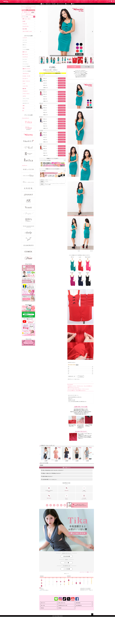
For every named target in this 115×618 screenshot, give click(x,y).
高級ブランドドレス (26, 68)
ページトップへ (92, 614)
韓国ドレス (24, 44)
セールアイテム (26, 26)
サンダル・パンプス (26, 76)
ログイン (28, 5)
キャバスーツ (25, 78)
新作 (27, 18)
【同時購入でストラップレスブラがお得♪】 (52, 168)
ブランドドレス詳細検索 (27, 71)
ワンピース (24, 47)
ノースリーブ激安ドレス (71, 390)
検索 (34, 17)
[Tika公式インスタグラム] (47, 505)
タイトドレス (25, 40)
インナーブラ (25, 86)
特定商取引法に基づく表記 (63, 605)
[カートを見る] (111, 1)
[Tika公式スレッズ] (50, 505)
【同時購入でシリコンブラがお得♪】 (52, 158)
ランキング (25, 23)
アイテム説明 (74, 66)
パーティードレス (26, 93)
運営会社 (42, 607)
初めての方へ (43, 602)
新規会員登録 (28, 8)
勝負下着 (24, 88)
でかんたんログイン (84, 498)
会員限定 (84, 491)
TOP (40, 5)
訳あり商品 (25, 28)
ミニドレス (25, 37)
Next (92, 31)
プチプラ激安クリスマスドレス (80, 390)
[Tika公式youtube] (65, 505)
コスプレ (24, 96)
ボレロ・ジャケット (26, 81)
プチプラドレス (26, 73)
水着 (23, 105)
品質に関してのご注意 (71, 399)
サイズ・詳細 (87, 66)
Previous (40, 31)
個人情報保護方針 (79, 605)
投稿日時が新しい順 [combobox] (71, 376)
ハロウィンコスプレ (26, 98)
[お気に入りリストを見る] (109, 1)
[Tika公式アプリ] (77, 505)
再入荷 (24, 21)
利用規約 (60, 607)
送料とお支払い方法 (62, 602)
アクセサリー (25, 91)
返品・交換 (43, 605)
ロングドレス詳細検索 (26, 66)
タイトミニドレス (47, 5)
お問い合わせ (28, 14)
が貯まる (66, 498)
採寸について (70, 398)
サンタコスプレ (25, 100)
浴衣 (23, 108)
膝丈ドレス (25, 51)
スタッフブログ (27, 31)
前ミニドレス (25, 54)
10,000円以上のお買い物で (49, 491)
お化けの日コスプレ (26, 103)
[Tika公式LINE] (57, 505)
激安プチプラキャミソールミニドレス (73, 387)
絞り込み (81, 376)
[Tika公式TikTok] (61, 505)
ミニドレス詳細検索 (26, 49)
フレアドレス (25, 42)
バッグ (24, 83)
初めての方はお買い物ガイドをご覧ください (75, 396)
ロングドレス (25, 56)
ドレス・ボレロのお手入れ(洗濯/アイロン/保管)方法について (77, 401)
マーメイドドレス (25, 63)
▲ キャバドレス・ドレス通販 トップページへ (86, 572)
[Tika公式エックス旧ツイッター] (54, 505)
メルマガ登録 (66, 568)
